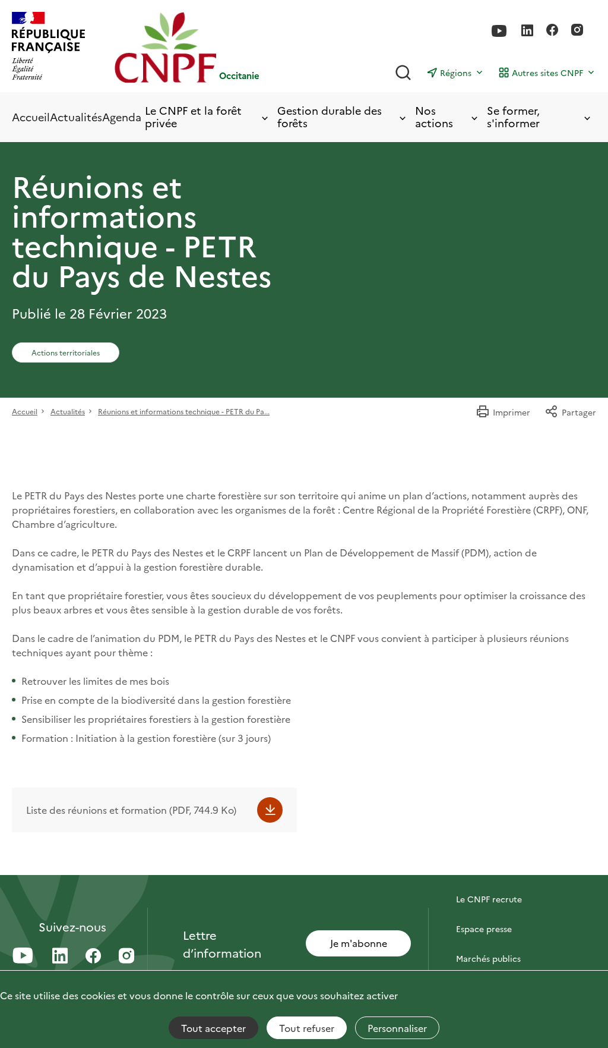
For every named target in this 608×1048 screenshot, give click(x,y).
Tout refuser (306, 1027)
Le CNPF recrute (489, 899)
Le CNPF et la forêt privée (193, 117)
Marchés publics (488, 958)
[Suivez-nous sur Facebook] (552, 31)
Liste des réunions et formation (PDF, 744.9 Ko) (131, 809)
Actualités (76, 116)
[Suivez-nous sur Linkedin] (527, 31)
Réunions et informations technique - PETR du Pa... (184, 411)
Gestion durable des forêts (329, 117)
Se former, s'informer (513, 117)
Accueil (31, 116)
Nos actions (434, 117)
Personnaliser (397, 1027)
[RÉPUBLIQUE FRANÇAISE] (48, 47)
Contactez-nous (488, 869)
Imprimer (511, 412)
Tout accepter (213, 1027)
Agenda (121, 116)
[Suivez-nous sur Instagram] (577, 31)
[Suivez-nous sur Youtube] (499, 31)
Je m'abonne (358, 942)
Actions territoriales (65, 352)
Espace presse (484, 928)
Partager (579, 412)
